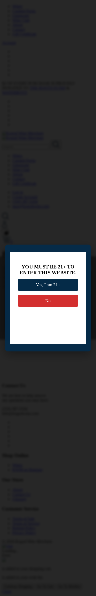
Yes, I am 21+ (48, 284)
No (48, 300)
